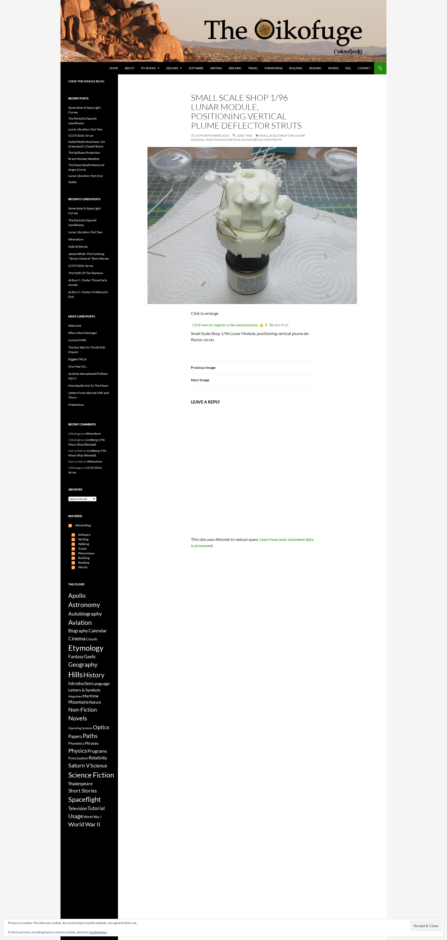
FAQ (348, 68)
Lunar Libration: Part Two (85, 129)
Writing (216, 68)
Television (77, 808)
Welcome (74, 326)
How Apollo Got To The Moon (88, 385)
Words (333, 68)
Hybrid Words (78, 246)
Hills (75, 674)
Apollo (77, 595)
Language (100, 683)
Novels (77, 718)
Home (113, 68)
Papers (75, 736)
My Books (148, 68)
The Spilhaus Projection (84, 152)
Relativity (98, 757)
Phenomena (273, 68)
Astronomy (84, 604)
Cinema (76, 638)
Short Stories (82, 791)
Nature (95, 702)
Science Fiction (91, 775)
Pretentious (76, 405)
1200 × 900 (244, 135)
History (94, 675)
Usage (75, 816)
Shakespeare (80, 783)
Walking (235, 68)
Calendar (97, 630)
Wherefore (75, 239)
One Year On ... (78, 366)
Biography (78, 630)
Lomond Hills (77, 340)
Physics (77, 750)
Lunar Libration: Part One (85, 176)
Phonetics (76, 743)
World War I (92, 817)
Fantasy (76, 656)
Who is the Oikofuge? (82, 333)
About (129, 68)
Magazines (75, 696)
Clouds (91, 639)
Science (98, 765)
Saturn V (79, 765)
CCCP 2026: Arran (80, 135)
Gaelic (90, 656)
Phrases (92, 743)
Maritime (91, 696)
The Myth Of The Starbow (85, 273)
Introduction (80, 683)
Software (196, 68)
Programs (97, 751)
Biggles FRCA (77, 359)
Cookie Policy (98, 932)
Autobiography (85, 613)
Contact (364, 68)
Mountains (78, 702)
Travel (253, 68)
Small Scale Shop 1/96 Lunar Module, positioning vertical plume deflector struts (248, 138)
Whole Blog (81, 525)
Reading (315, 68)
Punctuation (78, 758)
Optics (101, 727)
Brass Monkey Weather (84, 159)
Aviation (80, 622)
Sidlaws (172, 68)
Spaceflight (84, 799)
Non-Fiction (82, 709)
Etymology (85, 647)
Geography (83, 664)
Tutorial (96, 808)
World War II (84, 824)
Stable (72, 182)
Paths (90, 735)
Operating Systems (80, 728)
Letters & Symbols (84, 689)
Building (295, 68)
